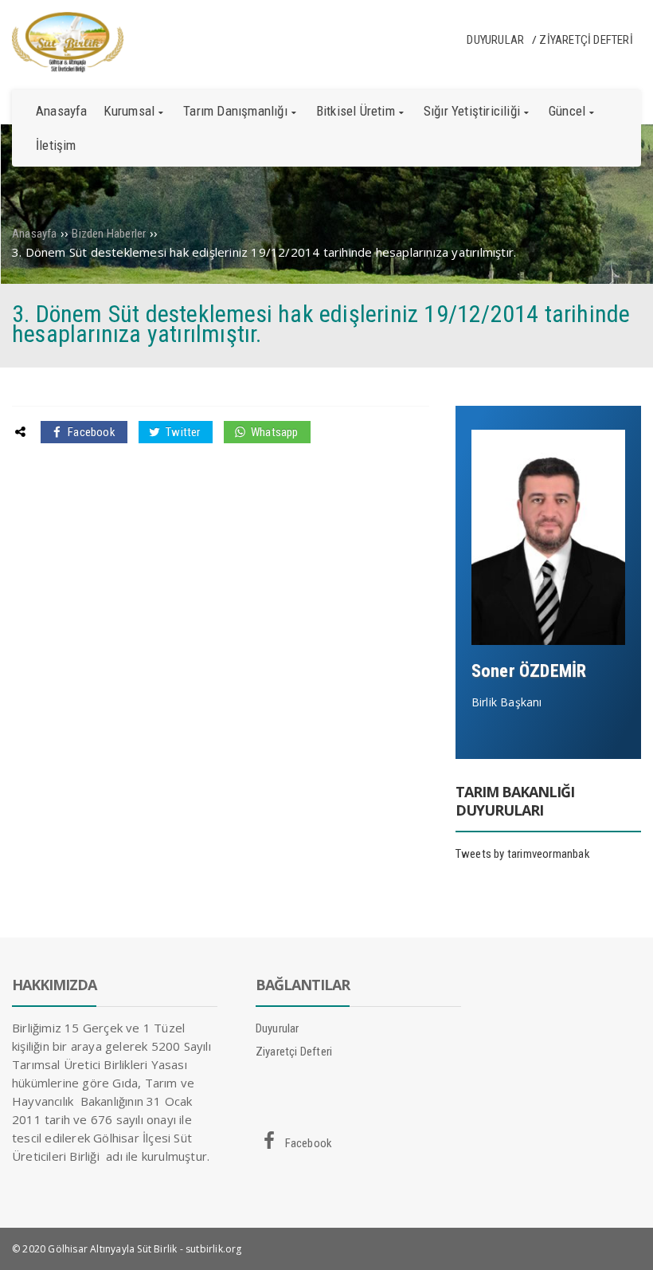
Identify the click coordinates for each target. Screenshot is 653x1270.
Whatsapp (273, 432)
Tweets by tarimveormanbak (523, 854)
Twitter (182, 432)
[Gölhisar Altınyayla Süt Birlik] (67, 68)
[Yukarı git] (625, 1242)
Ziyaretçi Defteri (585, 40)
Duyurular (495, 40)
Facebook (90, 432)
